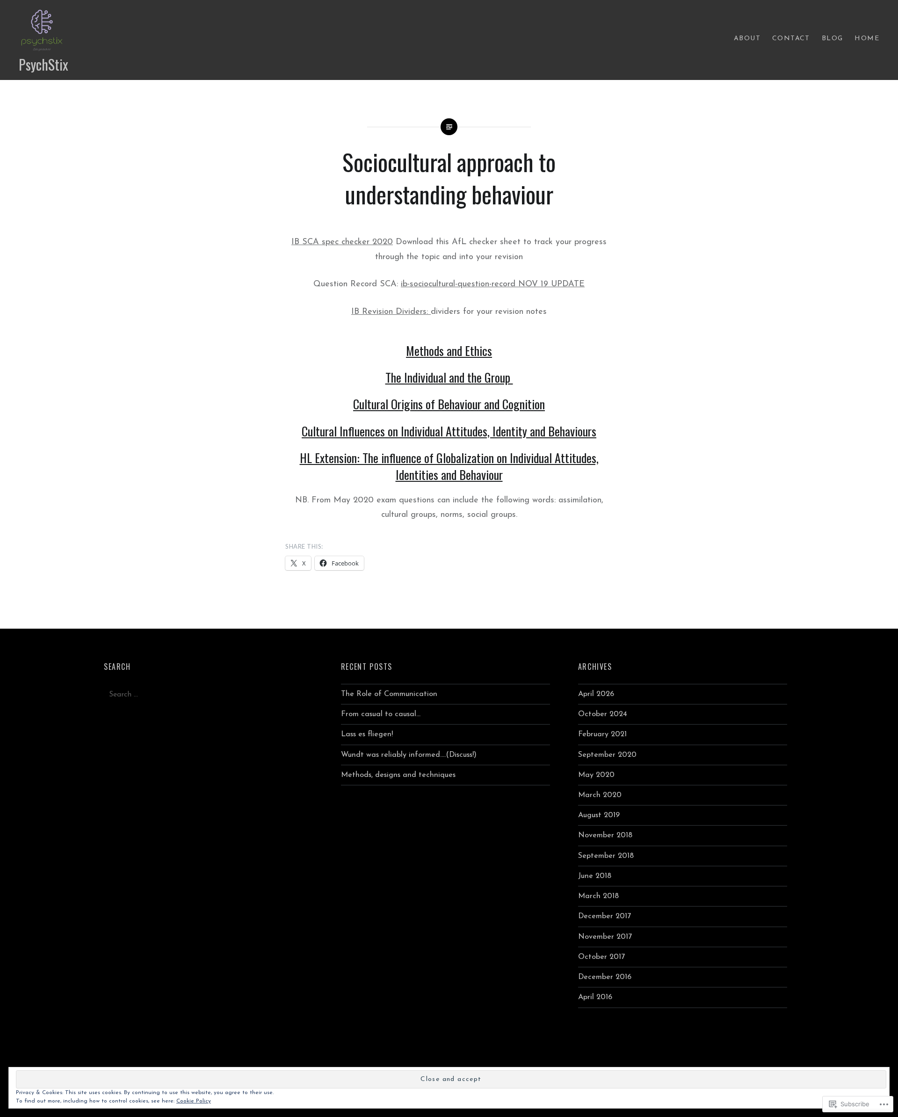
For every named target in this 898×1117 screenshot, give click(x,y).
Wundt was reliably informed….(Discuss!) (409, 755)
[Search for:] (208, 694)
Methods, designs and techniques (398, 775)
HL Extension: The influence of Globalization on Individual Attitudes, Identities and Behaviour (449, 466)
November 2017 (605, 937)
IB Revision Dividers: (391, 312)
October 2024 (602, 714)
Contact (791, 38)
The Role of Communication (389, 694)
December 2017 (604, 916)
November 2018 (605, 835)
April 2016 (595, 997)
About (747, 38)
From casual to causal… (380, 714)
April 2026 (596, 694)
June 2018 (594, 876)
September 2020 (607, 755)
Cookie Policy (193, 1101)
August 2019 (599, 815)
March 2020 (600, 795)
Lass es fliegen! (367, 734)
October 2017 (601, 957)
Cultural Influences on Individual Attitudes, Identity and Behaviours (449, 431)
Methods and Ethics (449, 350)
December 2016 (604, 977)
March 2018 (598, 896)
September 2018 (606, 856)
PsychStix (43, 64)
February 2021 (602, 734)
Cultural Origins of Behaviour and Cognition (449, 404)
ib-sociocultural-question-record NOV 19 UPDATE (493, 284)
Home (867, 38)
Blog (832, 38)
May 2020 (596, 775)
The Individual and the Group (449, 377)
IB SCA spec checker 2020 (342, 242)
